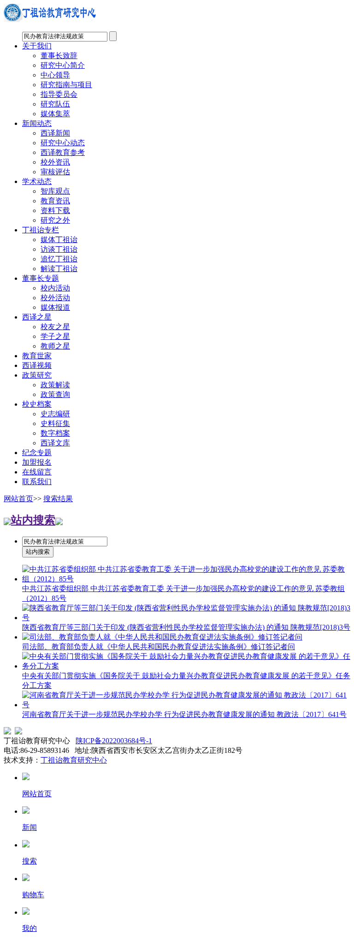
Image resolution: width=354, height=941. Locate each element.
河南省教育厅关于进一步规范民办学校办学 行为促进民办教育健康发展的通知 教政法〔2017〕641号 (184, 714)
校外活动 (55, 298)
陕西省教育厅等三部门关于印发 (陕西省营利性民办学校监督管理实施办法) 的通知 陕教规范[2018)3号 (186, 627)
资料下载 (55, 210)
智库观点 (55, 191)
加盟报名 (37, 462)
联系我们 (37, 481)
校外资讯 (55, 162)
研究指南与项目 (66, 85)
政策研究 (37, 375)
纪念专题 (37, 452)
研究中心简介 (63, 65)
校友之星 (55, 327)
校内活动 (55, 288)
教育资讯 (55, 201)
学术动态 (37, 181)
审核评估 (55, 172)
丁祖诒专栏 (40, 230)
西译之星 (37, 317)
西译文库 (55, 443)
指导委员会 (59, 94)
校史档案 (37, 404)
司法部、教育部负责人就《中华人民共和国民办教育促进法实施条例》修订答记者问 (158, 647)
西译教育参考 (63, 152)
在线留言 (37, 472)
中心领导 (55, 75)
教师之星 (55, 346)
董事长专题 (40, 278)
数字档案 (55, 433)
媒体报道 (55, 307)
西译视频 (37, 365)
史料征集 (55, 423)
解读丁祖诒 (59, 268)
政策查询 (55, 394)
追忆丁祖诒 (59, 259)
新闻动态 (37, 123)
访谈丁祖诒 (59, 249)
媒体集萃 (55, 114)
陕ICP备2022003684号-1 (114, 741)
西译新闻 (55, 133)
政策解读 (55, 385)
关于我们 (37, 46)
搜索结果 (58, 499)
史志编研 (55, 414)
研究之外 (55, 220)
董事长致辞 (59, 55)
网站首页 (18, 499)
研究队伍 (55, 104)
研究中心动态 (63, 143)
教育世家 (37, 356)
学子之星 (55, 336)
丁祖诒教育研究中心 (74, 760)
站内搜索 (33, 520)
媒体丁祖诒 (59, 239)
